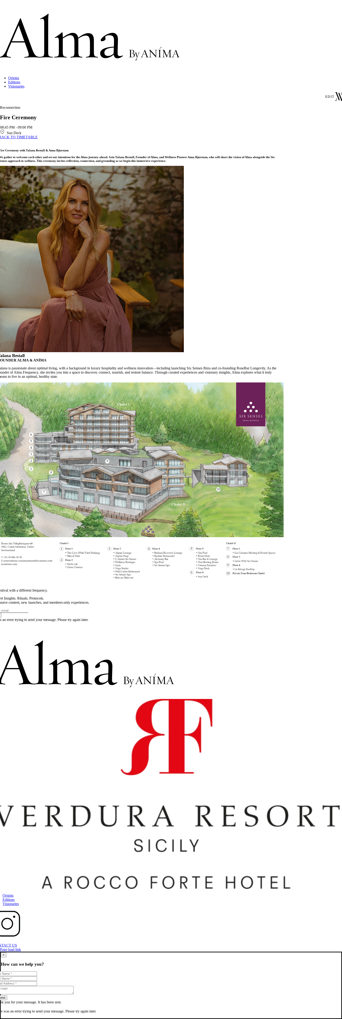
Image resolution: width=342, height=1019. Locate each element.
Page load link (10, 949)
